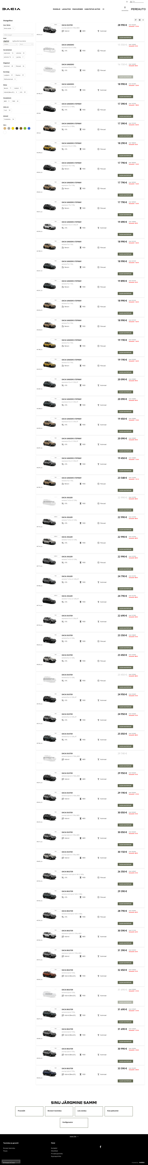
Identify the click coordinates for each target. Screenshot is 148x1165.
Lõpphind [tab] (6, 41)
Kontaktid (54, 1148)
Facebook (100, 1146)
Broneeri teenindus (9, 1148)
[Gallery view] (139, 19)
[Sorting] (135, 19)
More (103, 9)
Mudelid (56, 9)
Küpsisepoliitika (56, 1156)
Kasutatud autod (92, 9)
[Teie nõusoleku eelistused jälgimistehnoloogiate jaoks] (11, 1161)
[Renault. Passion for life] (11, 9)
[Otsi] (131, 1)
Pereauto (138, 9)
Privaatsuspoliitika (57, 1154)
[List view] (143, 19)
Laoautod (66, 9)
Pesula (5, 1151)
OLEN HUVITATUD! (125, 38)
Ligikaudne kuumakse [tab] (19, 41)
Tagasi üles (73, 1136)
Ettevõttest (54, 1151)
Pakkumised (77, 9)
